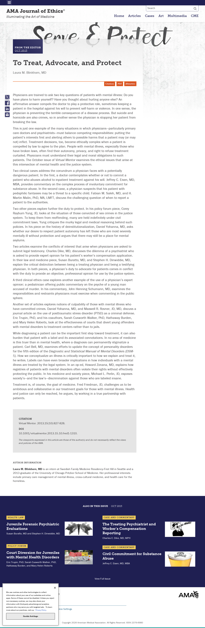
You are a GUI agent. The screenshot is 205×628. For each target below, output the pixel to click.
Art (161, 16)
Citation (109, 84)
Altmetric (130, 84)
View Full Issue (102, 578)
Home (119, 16)
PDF (120, 84)
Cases (149, 16)
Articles (134, 16)
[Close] (55, 587)
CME (195, 16)
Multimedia (177, 16)
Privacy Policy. (41, 610)
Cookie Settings (63, 609)
